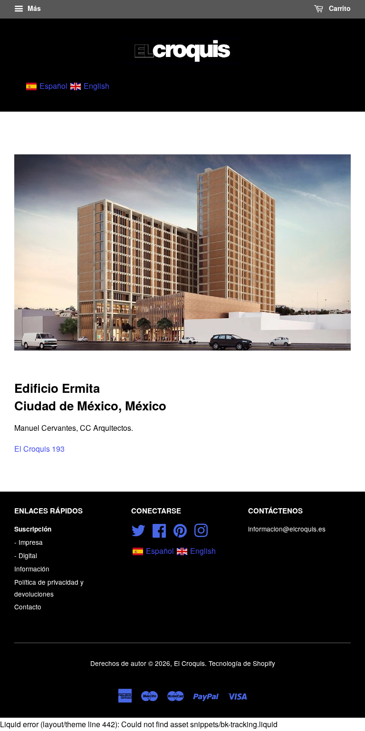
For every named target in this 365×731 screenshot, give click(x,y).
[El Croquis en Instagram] (201, 528)
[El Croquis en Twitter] (138, 528)
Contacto (27, 606)
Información (31, 568)
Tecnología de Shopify (242, 663)
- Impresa (28, 542)
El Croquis (189, 663)
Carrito (339, 8)
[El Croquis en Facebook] (159, 528)
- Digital (25, 555)
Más (33, 8)
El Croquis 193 (39, 448)
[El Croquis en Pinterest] (180, 528)
